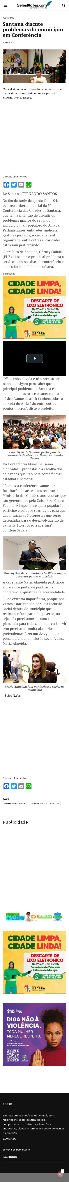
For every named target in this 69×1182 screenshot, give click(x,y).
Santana (54, 804)
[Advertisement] (34, 137)
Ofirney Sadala (39, 804)
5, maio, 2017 (9, 42)
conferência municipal (16, 804)
